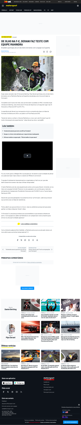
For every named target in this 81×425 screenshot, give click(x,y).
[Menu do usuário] (77, 5)
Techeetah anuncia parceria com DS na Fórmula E (17, 131)
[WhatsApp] (25, 240)
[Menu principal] (3, 5)
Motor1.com (46, 384)
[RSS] (21, 391)
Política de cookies (39, 420)
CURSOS (37, 1)
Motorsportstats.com (49, 392)
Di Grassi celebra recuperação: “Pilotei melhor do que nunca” (20, 137)
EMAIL (75, 1)
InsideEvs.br (46, 382)
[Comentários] (51, 51)
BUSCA (59, 1)
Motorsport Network (34, 422)
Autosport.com (47, 389)
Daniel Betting (5, 51)
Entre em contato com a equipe (9, 406)
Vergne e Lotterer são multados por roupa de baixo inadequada (21, 134)
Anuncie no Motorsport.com (8, 403)
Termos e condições (29, 420)
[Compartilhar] (44, 51)
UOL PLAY (42, 1)
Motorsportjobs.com (49, 387)
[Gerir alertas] (37, 240)
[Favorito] (47, 51)
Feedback (4, 401)
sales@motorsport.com (7, 408)
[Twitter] (21, 240)
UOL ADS (48, 1)
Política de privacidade (51, 420)
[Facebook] (17, 240)
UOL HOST (25, 1)
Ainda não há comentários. (27, 262)
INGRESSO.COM (17, 1)
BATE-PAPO (67, 1)
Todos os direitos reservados (48, 422)
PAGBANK (31, 1)
